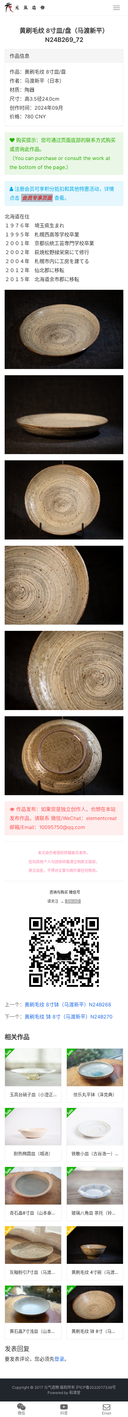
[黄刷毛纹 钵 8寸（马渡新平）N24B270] (95, 1312)
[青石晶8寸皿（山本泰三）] (33, 1194)
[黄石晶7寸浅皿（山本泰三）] (33, 1312)
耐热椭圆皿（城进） (33, 1153)
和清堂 (74, 1392)
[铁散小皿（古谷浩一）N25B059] (95, 1135)
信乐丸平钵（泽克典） (95, 1094)
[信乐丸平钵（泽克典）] (95, 1075)
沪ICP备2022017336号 (96, 1387)
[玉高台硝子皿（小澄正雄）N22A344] (33, 1075)
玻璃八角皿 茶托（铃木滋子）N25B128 (97, 1212)
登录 (59, 1359)
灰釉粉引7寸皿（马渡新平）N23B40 (35, 1272)
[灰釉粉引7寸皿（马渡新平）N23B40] (33, 1253)
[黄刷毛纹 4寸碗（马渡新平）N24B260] (95, 1253)
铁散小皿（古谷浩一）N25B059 (97, 1153)
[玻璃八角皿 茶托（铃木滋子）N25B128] (95, 1194)
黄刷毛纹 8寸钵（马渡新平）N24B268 (68, 1004)
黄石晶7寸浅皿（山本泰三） (35, 1331)
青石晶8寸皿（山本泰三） (35, 1212)
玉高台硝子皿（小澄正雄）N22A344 (35, 1094)
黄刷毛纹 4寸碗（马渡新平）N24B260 (97, 1272)
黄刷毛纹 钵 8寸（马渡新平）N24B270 (68, 1017)
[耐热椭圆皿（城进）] (33, 1135)
